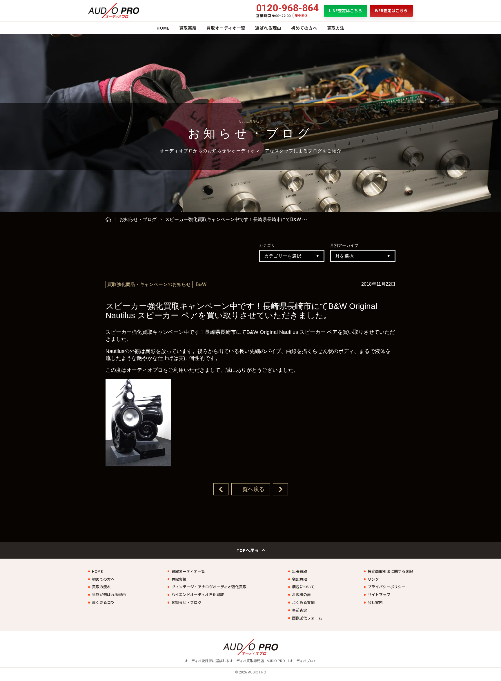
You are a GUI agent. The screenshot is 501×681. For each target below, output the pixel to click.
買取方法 (335, 28)
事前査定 (299, 610)
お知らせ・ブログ (138, 219)
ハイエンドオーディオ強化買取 (197, 594)
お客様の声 (301, 594)
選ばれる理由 (268, 28)
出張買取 (299, 571)
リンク (373, 579)
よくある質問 (303, 602)
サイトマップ (379, 594)
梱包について (303, 586)
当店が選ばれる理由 (109, 594)
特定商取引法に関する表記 (390, 571)
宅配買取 (299, 579)
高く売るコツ (103, 602)
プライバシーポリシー (386, 586)
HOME (163, 28)
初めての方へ (304, 28)
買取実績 (188, 28)
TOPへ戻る (248, 550)
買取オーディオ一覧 (225, 28)
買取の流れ (101, 586)
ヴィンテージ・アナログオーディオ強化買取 (208, 586)
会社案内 (375, 602)
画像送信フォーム (307, 618)
